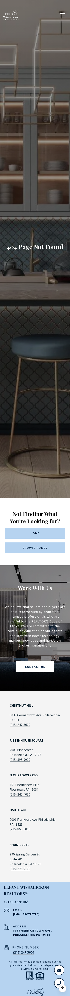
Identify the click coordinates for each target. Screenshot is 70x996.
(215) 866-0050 (20, 829)
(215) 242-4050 (20, 794)
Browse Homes (35, 548)
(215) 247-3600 (20, 725)
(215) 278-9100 (20, 869)
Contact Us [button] (35, 667)
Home (35, 533)
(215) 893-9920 (20, 760)
